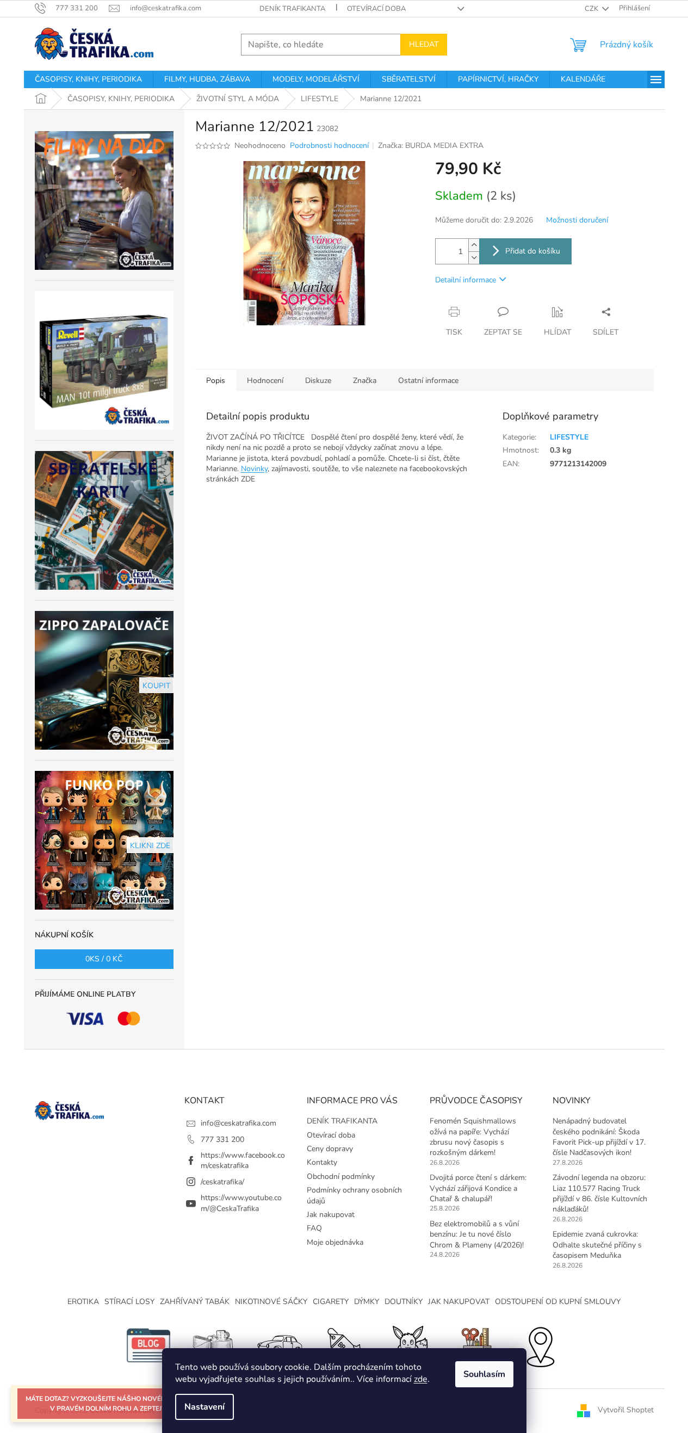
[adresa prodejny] (540, 1344)
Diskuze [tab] (318, 380)
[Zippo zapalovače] (214, 1344)
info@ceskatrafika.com (238, 1123)
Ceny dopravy (330, 1149)
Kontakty (322, 1162)
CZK (592, 9)
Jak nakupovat (331, 1214)
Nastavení (204, 1407)
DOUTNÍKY (404, 1301)
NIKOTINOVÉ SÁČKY (271, 1301)
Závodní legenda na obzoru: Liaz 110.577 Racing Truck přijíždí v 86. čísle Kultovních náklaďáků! (600, 1193)
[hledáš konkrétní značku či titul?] (344, 1344)
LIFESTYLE (569, 437)
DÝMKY (366, 1301)
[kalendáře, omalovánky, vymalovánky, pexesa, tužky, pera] (475, 1344)
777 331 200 (222, 1139)
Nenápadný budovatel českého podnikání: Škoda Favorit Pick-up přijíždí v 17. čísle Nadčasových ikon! (599, 1137)
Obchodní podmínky (341, 1176)
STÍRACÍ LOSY (129, 1301)
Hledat (423, 44)
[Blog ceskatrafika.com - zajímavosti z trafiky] (148, 1344)
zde (420, 1379)
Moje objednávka (335, 1242)
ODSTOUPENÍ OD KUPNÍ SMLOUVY (558, 1301)
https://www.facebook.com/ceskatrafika (243, 1160)
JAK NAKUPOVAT (458, 1301)
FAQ (314, 1228)
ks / (103, 959)
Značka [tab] (364, 380)
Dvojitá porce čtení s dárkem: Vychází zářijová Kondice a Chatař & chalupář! (478, 1188)
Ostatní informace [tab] (428, 380)
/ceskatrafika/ (222, 1182)
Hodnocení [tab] (265, 380)
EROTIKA (83, 1301)
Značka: (431, 145)
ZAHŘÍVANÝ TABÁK (195, 1301)
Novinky (254, 469)
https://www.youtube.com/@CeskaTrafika (241, 1203)
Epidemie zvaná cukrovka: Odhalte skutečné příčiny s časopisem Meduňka (597, 1245)
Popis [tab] (215, 380)
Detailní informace (465, 280)
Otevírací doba (376, 9)
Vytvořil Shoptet (626, 1410)
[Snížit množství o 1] (473, 257)
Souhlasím (484, 1374)
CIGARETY (331, 1301)
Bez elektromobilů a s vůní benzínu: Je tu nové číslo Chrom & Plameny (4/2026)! (477, 1234)
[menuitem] (88, 79)
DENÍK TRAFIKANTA (292, 9)
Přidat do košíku (532, 251)
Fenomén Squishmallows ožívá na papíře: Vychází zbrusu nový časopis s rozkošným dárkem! (473, 1137)
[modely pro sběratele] (279, 1344)
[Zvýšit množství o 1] (473, 245)
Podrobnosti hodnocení (329, 145)
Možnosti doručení (577, 220)
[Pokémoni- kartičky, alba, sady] (409, 1344)
